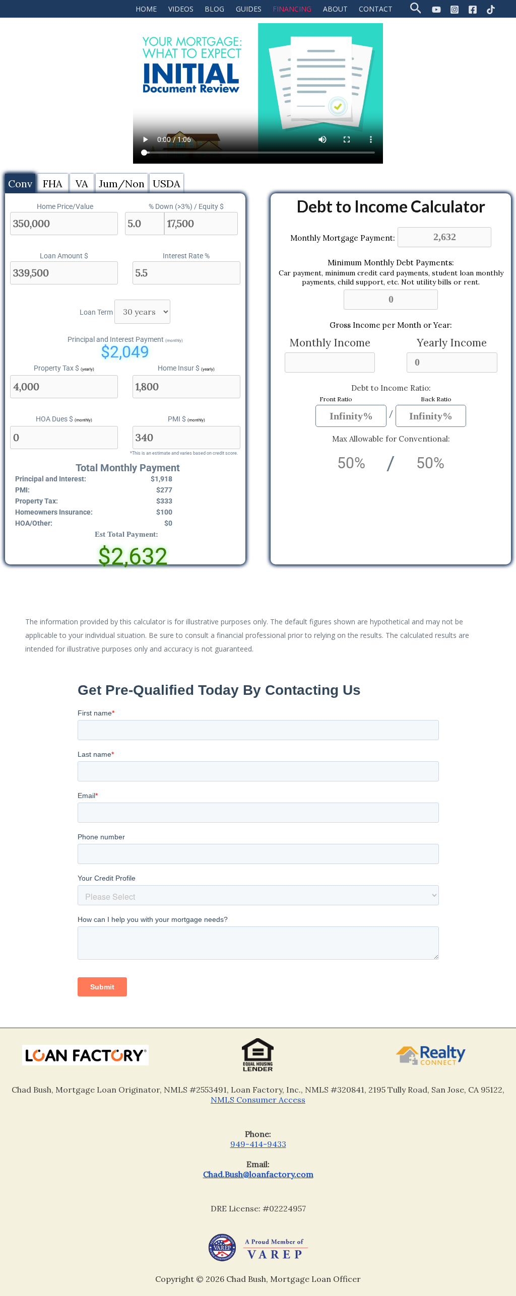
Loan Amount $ (64, 256)
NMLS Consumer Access (258, 1100)
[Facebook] (472, 9)
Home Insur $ (186, 368)
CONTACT (376, 9)
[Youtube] (436, 9)
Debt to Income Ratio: (391, 388)
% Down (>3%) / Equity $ (186, 206)
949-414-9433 (258, 1144)
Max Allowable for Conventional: (391, 439)
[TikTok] (490, 9)
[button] (416, 9)
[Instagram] (454, 9)
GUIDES (249, 9)
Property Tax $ (64, 368)
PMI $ (186, 419)
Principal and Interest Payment (125, 339)
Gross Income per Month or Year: (391, 325)
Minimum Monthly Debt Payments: (391, 262)
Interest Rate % (186, 256)
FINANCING (292, 9)
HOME (146, 9)
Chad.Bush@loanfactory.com (258, 1174)
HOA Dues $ (64, 419)
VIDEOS (181, 9)
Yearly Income (452, 342)
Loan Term (96, 312)
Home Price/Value (65, 206)
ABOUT (335, 9)
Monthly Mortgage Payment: (342, 237)
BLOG (214, 9)
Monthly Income (329, 342)
